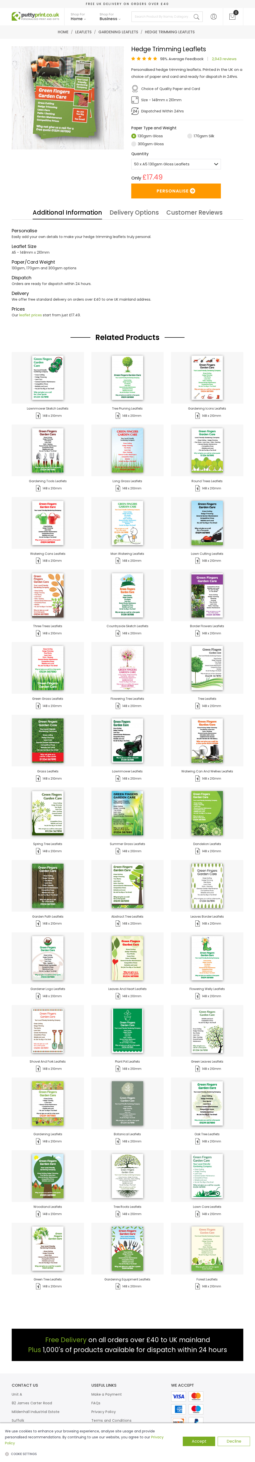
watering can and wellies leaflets (207, 771)
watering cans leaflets (47, 554)
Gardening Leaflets (118, 32)
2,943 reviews (224, 58)
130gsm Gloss (150, 136)
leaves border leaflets (207, 916)
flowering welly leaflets (207, 989)
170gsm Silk (204, 136)
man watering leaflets (127, 554)
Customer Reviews (194, 213)
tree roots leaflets (127, 1207)
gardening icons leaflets (207, 408)
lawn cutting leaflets (207, 554)
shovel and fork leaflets (48, 1061)
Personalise (173, 191)
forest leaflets (207, 1279)
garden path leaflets (48, 916)
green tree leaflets (48, 1279)
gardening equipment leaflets (127, 1279)
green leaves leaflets (207, 1061)
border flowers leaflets (207, 626)
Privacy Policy (103, 1411)
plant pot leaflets (127, 1061)
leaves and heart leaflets (127, 989)
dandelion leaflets (207, 844)
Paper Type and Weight (154, 128)
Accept (199, 1441)
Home (63, 32)
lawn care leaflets (207, 1207)
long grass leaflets (127, 481)
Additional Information (67, 213)
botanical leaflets (127, 1134)
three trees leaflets (47, 626)
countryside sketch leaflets (127, 626)
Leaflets (83, 32)
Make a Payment (106, 1394)
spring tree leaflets (47, 844)
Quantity (140, 153)
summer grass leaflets (127, 844)
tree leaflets (207, 699)
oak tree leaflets (207, 1134)
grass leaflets (48, 771)
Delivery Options (134, 213)
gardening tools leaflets (48, 481)
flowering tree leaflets (127, 699)
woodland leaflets (47, 1207)
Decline (234, 1441)
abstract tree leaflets (127, 916)
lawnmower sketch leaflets (47, 408)
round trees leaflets (207, 481)
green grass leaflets (47, 699)
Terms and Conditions (111, 1420)
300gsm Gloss (151, 143)
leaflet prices (30, 315)
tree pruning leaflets (127, 408)
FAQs (95, 1403)
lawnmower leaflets (127, 771)
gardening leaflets (47, 1134)
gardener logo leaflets (47, 989)
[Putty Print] (35, 16)
